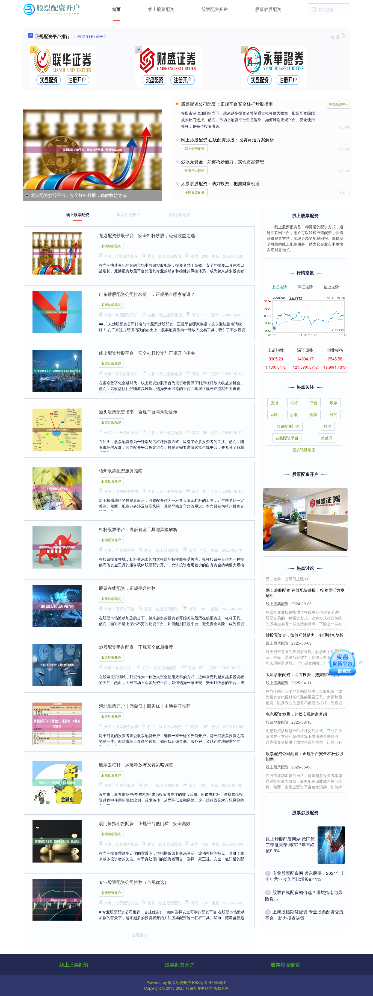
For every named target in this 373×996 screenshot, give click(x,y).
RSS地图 (199, 982)
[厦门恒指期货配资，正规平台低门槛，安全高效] (57, 840)
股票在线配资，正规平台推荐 (127, 588)
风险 (274, 414)
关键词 (326, 438)
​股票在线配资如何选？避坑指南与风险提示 (303, 895)
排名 (327, 426)
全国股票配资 (195, 192)
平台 (314, 402)
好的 (334, 414)
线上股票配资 (161, 9)
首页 (116, 9)
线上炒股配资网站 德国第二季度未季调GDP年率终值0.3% (290, 845)
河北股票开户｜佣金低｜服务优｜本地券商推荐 (145, 706)
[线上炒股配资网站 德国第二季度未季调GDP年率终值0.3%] (331, 845)
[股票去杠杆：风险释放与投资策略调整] (57, 782)
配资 (314, 414)
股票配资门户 (288, 426)
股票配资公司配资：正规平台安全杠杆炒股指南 (227, 104)
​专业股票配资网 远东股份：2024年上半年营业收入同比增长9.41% (305, 876)
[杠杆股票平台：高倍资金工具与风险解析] (57, 546)
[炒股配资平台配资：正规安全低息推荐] (57, 664)
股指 (274, 402)
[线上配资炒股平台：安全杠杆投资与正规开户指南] (57, 370)
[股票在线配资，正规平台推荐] (57, 605)
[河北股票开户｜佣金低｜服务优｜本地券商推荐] (57, 723)
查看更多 (139, 934)
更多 (336, 36)
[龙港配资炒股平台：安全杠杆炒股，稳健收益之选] (92, 149)
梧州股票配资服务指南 (121, 470)
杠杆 (294, 402)
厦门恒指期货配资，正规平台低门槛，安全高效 (145, 823)
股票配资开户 (215, 9)
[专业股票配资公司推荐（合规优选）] (57, 899)
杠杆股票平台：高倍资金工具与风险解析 (138, 529)
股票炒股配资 (268, 9)
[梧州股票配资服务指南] (57, 488)
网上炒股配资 (195, 148)
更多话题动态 (303, 449)
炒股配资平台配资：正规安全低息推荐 (136, 647)
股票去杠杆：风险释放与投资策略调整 (136, 764)
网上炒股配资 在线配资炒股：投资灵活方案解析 (227, 139)
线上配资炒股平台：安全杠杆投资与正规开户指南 (147, 353)
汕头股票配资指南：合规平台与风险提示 (138, 412)
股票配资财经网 (199, 988)
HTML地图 (217, 982)
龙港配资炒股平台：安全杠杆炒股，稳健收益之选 (79, 195)
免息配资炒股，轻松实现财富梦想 (296, 704)
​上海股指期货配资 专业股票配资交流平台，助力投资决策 (304, 914)
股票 (334, 402)
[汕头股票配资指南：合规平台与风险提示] (57, 429)
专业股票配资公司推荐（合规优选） (134, 882)
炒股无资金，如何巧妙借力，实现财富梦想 (222, 161)
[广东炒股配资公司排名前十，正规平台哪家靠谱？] (57, 311)
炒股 (294, 414)
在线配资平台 (287, 438)
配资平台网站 (195, 170)
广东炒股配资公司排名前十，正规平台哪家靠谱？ (147, 294)
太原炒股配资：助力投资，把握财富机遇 (220, 183)
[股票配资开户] (52, 8)
